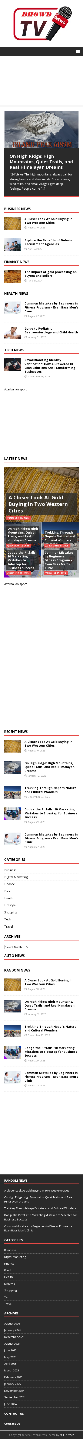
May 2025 (10, 1357)
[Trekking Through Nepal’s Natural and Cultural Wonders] (12, 796)
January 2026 (12, 1330)
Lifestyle (10, 905)
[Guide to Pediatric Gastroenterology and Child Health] (12, 337)
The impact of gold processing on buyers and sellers (50, 274)
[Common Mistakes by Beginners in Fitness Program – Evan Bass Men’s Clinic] (12, 312)
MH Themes (67, 1435)
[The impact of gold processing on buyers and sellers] (12, 280)
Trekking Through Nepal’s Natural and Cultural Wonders (60, 536)
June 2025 (10, 1350)
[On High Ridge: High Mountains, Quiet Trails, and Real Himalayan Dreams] (41, 129)
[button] (77, 51)
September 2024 (14, 1397)
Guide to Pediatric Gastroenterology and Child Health (51, 330)
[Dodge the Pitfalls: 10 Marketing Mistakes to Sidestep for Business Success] (12, 818)
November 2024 (14, 1391)
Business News (17, 209)
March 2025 (11, 1370)
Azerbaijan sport (15, 389)
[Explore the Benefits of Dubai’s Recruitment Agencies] (12, 248)
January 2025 (12, 1384)
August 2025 (12, 1343)
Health (8, 898)
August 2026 (12, 1323)
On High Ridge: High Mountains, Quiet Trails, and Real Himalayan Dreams (22, 534)
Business (10, 870)
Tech (7, 919)
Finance (9, 884)
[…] (43, 188)
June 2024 (10, 1404)
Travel (8, 926)
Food (7, 891)
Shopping (10, 912)
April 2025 (10, 1364)
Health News (16, 293)
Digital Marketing (16, 877)
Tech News (14, 350)
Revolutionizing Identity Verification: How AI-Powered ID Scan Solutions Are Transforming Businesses (49, 366)
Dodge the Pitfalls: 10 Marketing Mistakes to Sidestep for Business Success (21, 560)
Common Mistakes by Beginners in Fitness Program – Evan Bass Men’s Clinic (51, 307)
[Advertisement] (41, 81)
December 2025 (14, 1337)
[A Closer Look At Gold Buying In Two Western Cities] (12, 227)
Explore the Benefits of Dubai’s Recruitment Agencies (48, 242)
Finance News (16, 262)
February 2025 (13, 1377)
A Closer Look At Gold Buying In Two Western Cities (48, 221)
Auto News (14, 955)
